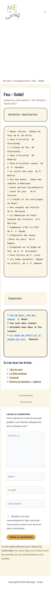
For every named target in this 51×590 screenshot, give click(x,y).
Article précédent (26, 395)
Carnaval (14, 377)
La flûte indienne (18, 373)
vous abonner (34, 524)
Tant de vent (15, 369)
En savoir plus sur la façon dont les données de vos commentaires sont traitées (25, 554)
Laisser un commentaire (16, 100)
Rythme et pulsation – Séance (25, 381)
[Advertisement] (25, 52)
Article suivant (26, 402)
